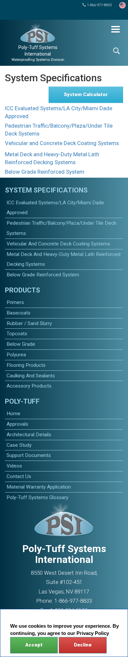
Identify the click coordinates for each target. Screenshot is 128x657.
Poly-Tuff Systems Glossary (37, 497)
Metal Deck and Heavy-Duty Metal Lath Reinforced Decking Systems (52, 158)
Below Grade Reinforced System (44, 171)
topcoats (17, 334)
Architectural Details (29, 435)
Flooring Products (26, 365)
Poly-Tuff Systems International (37, 53)
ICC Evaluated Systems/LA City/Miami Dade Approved (58, 112)
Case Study (19, 445)
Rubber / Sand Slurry (29, 323)
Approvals (17, 424)
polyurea (16, 355)
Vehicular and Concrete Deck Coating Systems (62, 143)
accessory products (29, 386)
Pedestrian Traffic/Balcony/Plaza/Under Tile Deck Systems (59, 129)
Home (13, 414)
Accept (34, 645)
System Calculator (86, 94)
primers (15, 302)
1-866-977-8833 (99, 5)
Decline (83, 645)
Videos (14, 466)
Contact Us (19, 476)
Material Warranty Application (39, 487)
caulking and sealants (31, 376)
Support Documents (29, 455)
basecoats (19, 313)
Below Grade (21, 344)
